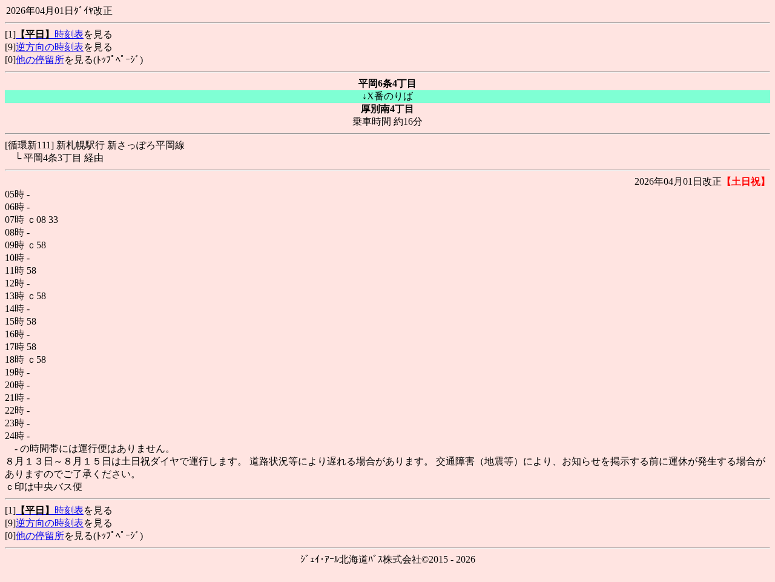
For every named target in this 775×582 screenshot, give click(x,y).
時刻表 (50, 34)
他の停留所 (40, 60)
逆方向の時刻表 (50, 47)
